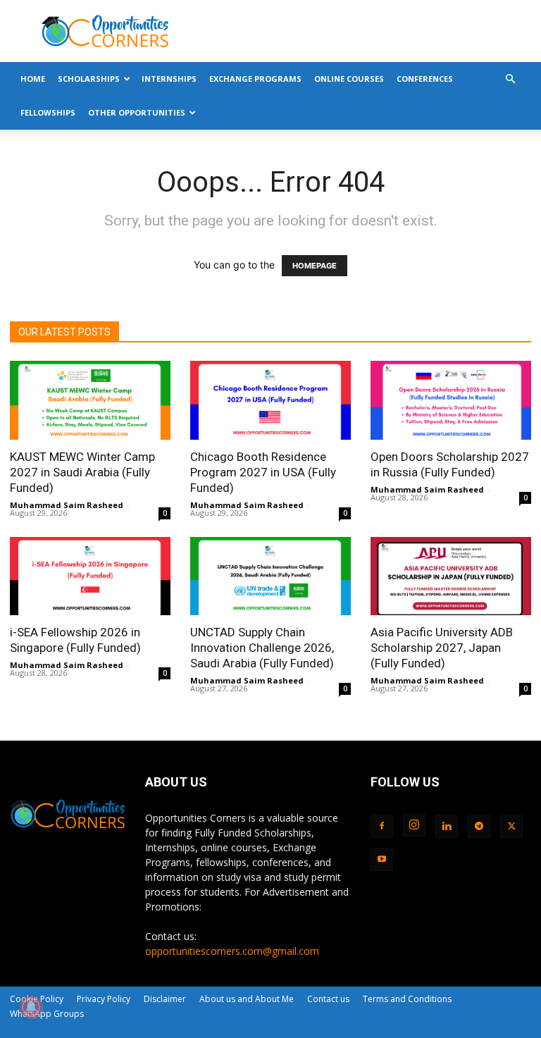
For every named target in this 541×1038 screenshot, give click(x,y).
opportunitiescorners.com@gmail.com (232, 951)
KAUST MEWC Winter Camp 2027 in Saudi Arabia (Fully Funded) (82, 472)
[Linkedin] (446, 826)
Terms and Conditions (407, 999)
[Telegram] (479, 826)
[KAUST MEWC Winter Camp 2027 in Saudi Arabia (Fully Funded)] (90, 400)
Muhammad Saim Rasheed (66, 505)
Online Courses (349, 78)
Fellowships (47, 112)
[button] (510, 79)
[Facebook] (382, 826)
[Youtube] (382, 859)
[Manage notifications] (31, 1007)
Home (32, 78)
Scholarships (89, 78)
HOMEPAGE (314, 266)
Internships (169, 78)
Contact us (328, 999)
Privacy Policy (103, 999)
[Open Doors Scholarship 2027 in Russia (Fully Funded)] (451, 400)
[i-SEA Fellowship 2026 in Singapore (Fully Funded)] (90, 576)
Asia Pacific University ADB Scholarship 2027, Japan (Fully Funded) (442, 647)
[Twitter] (511, 826)
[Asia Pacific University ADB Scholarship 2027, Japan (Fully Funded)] (451, 576)
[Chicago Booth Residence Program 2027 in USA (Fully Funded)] (270, 400)
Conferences (425, 78)
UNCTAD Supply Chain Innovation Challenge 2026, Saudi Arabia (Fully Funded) (262, 647)
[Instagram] (414, 825)
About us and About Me (246, 999)
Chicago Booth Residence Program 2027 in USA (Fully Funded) (263, 472)
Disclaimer (165, 999)
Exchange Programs (255, 78)
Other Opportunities (136, 112)
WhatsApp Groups (47, 1014)
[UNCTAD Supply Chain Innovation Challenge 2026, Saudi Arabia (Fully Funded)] (270, 576)
